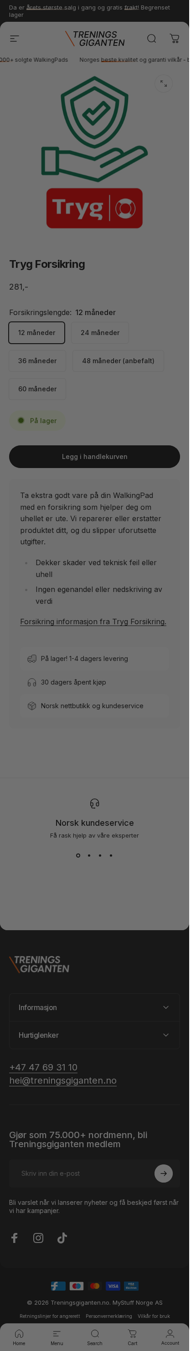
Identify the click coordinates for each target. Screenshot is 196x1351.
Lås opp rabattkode (94, 788)
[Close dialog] (186, 528)
